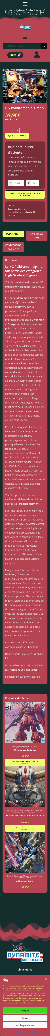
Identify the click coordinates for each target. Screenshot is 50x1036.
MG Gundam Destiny (25, 881)
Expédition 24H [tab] (36, 235)
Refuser (25, 1017)
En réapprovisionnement (20, 746)
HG (34, 212)
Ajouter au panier (17, 136)
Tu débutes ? (32, 812)
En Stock (10, 876)
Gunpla (29, 212)
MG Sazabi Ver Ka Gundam (25, 750)
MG (37, 746)
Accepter (25, 1010)
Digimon (21, 209)
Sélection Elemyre (25, 877)
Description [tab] (13, 233)
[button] (46, 979)
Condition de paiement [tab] (13, 247)
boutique (33, 647)
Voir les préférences (25, 1025)
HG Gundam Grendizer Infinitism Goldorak (25, 815)
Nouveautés (17, 812)
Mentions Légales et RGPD (25, 1032)
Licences (11, 215)
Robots (24, 812)
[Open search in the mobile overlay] (25, 46)
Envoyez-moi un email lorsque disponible (25, 194)
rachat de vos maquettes (23, 669)
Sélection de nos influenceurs (33, 876)
